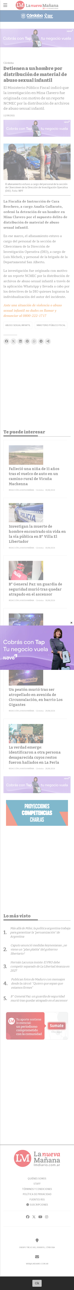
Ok (37, 1283)
